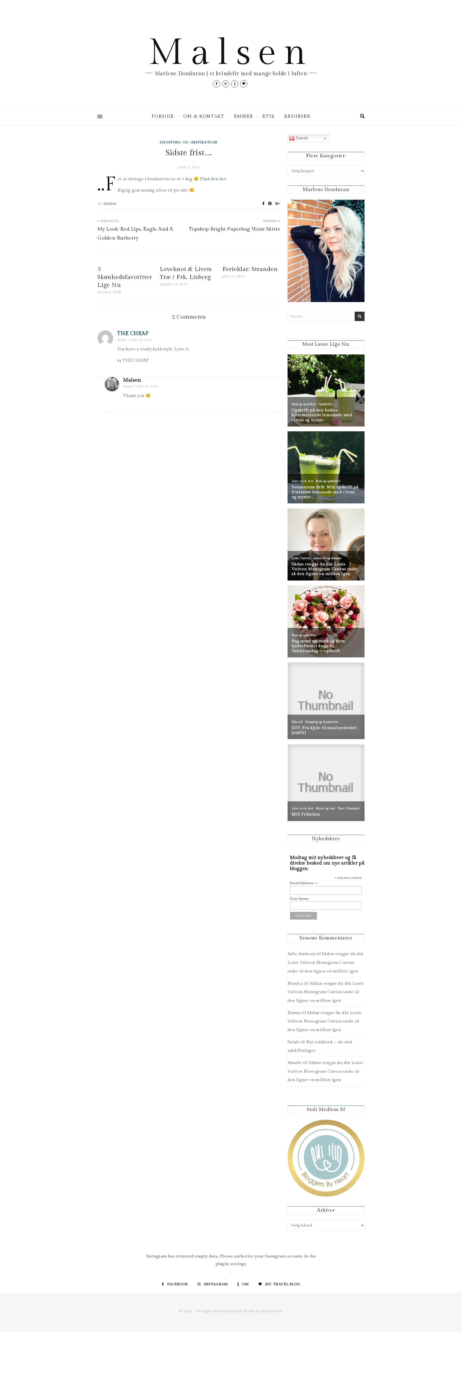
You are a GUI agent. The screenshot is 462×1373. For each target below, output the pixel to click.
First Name (299, 899)
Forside (163, 116)
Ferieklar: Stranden (250, 269)
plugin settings (231, 1264)
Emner (243, 116)
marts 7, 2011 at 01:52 (134, 340)
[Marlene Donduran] (326, 251)
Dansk (301, 138)
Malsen (231, 53)
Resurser (297, 116)
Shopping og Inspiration (188, 142)
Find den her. (213, 179)
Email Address (303, 883)
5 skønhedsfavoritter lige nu (124, 277)
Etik (268, 116)
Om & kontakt (204, 116)
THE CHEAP (133, 333)
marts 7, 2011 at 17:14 (140, 386)
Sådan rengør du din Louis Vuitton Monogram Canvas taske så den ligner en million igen (326, 962)
